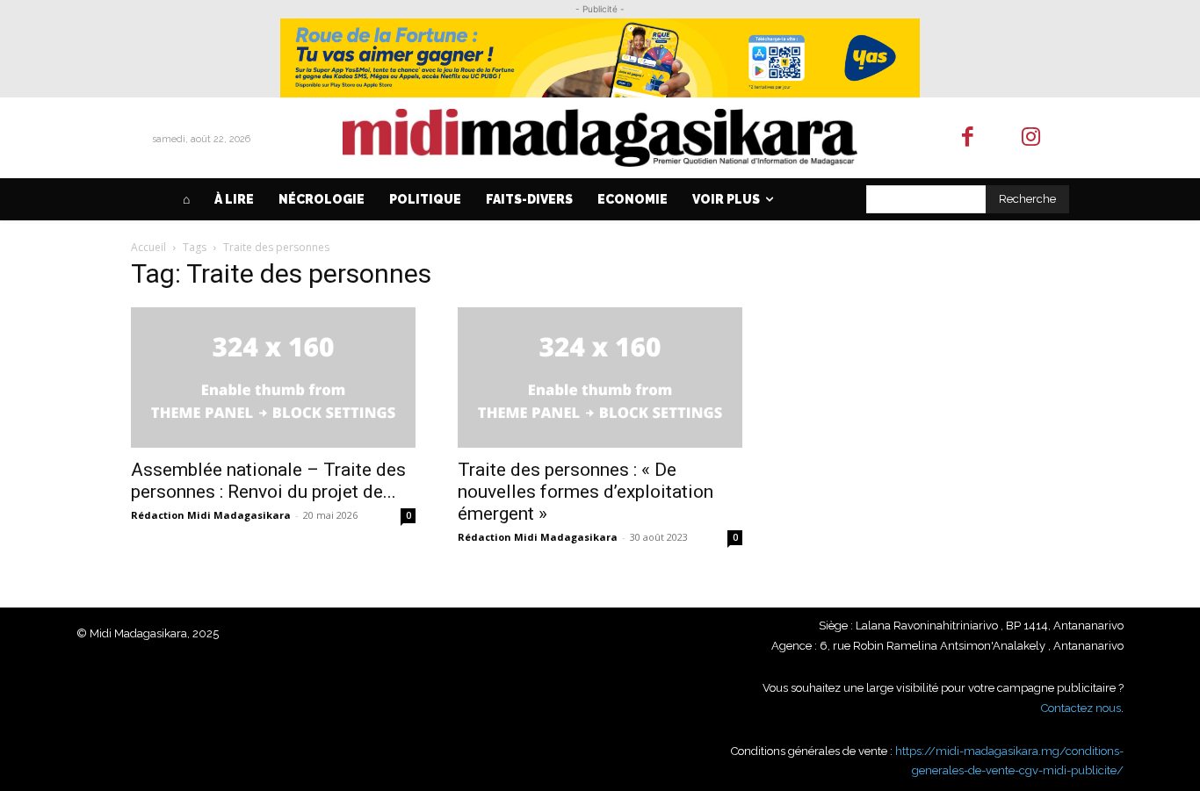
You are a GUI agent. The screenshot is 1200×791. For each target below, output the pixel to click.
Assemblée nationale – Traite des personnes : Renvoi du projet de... (268, 480)
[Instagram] (1031, 138)
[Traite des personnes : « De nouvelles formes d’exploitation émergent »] (600, 377)
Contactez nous (1081, 708)
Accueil (148, 247)
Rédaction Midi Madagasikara (211, 514)
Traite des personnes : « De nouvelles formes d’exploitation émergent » (585, 491)
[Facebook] (967, 138)
